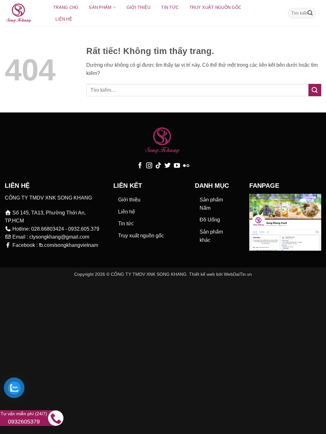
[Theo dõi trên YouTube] (177, 165)
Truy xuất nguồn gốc (215, 7)
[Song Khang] (22, 13)
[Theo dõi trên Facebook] (140, 165)
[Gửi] (310, 13)
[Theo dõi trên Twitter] (168, 165)
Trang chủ (65, 7)
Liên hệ (63, 19)
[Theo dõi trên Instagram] (149, 165)
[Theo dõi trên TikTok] (158, 165)
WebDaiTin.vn (238, 274)
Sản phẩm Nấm (211, 204)
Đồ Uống (210, 219)
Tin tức (170, 7)
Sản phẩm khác (211, 236)
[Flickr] (186, 165)
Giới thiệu (139, 7)
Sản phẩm (100, 7)
